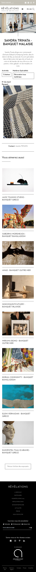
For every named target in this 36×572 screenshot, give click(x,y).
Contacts (19, 568)
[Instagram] (31, 3)
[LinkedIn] (28, 3)
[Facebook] (25, 3)
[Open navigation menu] (22, 9)
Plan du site (5, 568)
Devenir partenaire (18, 504)
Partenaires (18, 495)
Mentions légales (11, 568)
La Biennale (18, 492)
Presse (18, 511)
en (31, 9)
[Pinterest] (34, 3)
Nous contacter (18, 514)
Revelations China (18, 501)
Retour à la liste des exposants (18, 466)
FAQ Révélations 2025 (18, 498)
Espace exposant (6, 2)
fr (28, 9)
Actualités (18, 508)
